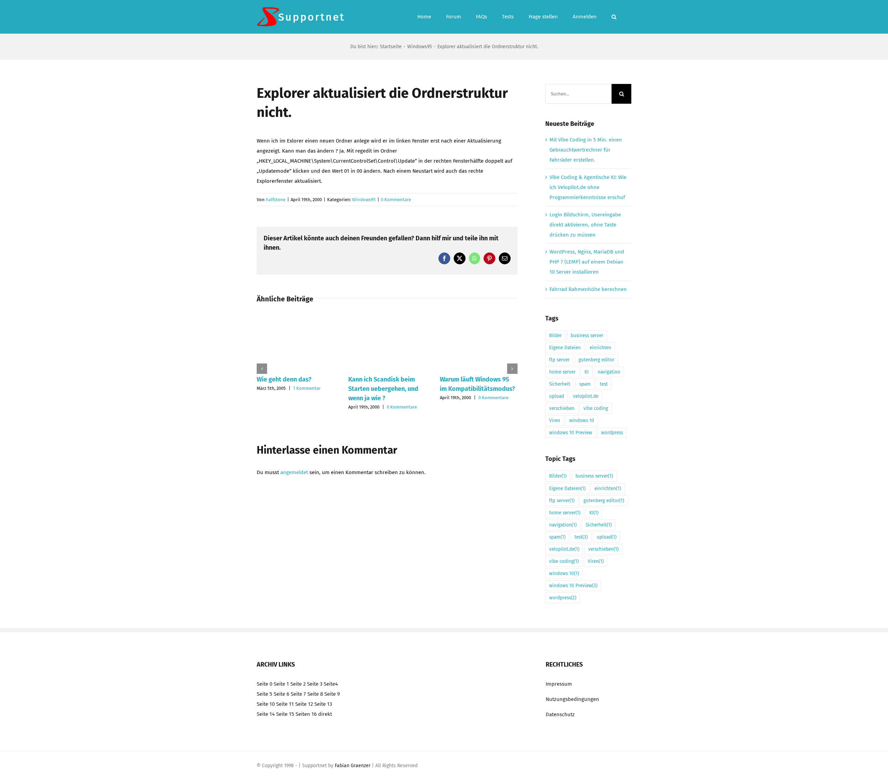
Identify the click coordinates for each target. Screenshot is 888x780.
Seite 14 (266, 714)
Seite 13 (323, 704)
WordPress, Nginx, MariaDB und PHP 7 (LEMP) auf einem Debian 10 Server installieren (586, 262)
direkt (325, 714)
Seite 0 (264, 684)
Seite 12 (304, 704)
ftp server (559, 360)
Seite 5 (264, 694)
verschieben (561, 408)
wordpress (612, 433)
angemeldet (294, 472)
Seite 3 (314, 684)
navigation (609, 372)
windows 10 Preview (570, 433)
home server (562, 372)
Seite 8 (315, 694)
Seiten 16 (306, 714)
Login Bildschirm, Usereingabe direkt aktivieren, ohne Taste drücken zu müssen (585, 225)
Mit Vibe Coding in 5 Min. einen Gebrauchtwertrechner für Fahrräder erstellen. (585, 150)
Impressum (559, 684)
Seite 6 (281, 694)
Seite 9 (332, 694)
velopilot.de (585, 396)
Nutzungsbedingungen (572, 699)
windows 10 (581, 420)
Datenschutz (560, 714)
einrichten (600, 348)
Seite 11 (285, 704)
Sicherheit (559, 384)
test (604, 384)
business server (587, 335)
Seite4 (331, 684)
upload (556, 396)
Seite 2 (298, 684)
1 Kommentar (307, 388)
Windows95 (364, 199)
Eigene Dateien (565, 348)
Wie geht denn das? (284, 379)
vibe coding (595, 408)
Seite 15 (285, 714)
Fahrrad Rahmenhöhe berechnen (588, 289)
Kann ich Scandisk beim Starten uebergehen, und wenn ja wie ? (383, 389)
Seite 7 (298, 694)
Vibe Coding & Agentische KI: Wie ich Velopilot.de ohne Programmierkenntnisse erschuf (587, 187)
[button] (614, 17)
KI (586, 372)
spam (585, 384)
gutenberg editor (596, 360)
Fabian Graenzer (352, 766)
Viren (554, 420)
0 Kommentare (396, 199)
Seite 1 (281, 684)
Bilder (555, 335)
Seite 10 (266, 704)
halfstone (275, 199)
